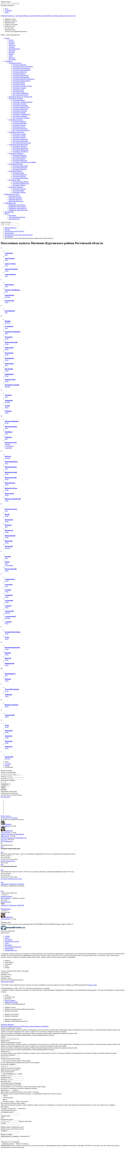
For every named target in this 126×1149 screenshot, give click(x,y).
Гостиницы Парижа (19, 189)
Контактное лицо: (7, 1119)
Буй (2, 847)
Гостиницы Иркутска (20, 72)
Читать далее (92, 985)
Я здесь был (13, 818)
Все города (12, 59)
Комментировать (6, 896)
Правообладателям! (11, 1002)
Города (7, 38)
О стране (8, 763)
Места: (5, 1099)
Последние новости (7, 981)
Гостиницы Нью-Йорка (20, 182)
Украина (11, 43)
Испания (12, 52)
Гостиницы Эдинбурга (20, 151)
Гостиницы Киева (19, 100)
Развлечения (14, 219)
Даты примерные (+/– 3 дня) (12, 1073)
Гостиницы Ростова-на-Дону (22, 86)
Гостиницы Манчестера (21, 150)
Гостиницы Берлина (19, 155)
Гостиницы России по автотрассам (20, 96)
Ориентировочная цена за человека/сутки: (9, 1111)
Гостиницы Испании (16, 164)
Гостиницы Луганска (20, 111)
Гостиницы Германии (16, 153)
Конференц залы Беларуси (17, 208)
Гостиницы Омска (19, 82)
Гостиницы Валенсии (20, 167)
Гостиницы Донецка (19, 104)
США (11, 56)
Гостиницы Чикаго (19, 185)
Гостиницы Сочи (18, 89)
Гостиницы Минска (19, 121)
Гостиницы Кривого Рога (21, 107)
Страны (7, 936)
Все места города (16, 879)
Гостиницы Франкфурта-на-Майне (24, 162)
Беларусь (12, 42)
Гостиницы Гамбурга (20, 157)
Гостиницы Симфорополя (21, 114)
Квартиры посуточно (12, 194)
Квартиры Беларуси (15, 199)
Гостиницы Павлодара (20, 141)
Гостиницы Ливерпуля (20, 148)
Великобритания (14, 49)
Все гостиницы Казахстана (22, 143)
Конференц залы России (17, 205)
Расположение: (8, 1097)
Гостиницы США (14, 180)
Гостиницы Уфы (18, 91)
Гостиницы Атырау (19, 137)
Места (7, 213)
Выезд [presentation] (3, 778)
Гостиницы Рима (18, 173)
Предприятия (9, 212)
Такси (7, 943)
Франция (12, 57)
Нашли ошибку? (10, 1000)
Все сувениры (6, 898)
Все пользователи (7, 841)
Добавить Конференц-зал (13, 1019)
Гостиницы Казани (19, 73)
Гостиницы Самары (19, 88)
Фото (6, 9)
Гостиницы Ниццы (19, 192)
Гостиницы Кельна (19, 158)
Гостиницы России (15, 63)
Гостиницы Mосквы (19, 65)
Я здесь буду (5, 818)
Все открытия (5, 797)
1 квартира (8, 448)
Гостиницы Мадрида (20, 169)
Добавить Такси (10, 1007)
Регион (7, 765)
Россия (11, 40)
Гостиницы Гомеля (19, 125)
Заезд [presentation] (2, 776)
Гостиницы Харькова (20, 116)
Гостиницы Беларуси (16, 120)
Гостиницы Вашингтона (21, 183)
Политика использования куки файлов (35, 1026)
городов (5, 826)
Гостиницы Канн (18, 190)
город (4, 839)
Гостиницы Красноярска (21, 77)
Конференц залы (10, 203)
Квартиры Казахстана (16, 201)
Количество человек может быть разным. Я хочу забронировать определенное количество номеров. (20, 1061)
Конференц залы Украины (17, 206)
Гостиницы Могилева (20, 128)
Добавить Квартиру (11, 1016)
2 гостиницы (9, 446)
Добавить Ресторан (11, 1011)
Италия (11, 54)
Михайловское (6, 902)
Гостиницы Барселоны (20, 166)
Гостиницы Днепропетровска (22, 102)
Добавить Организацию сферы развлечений (19, 1009)
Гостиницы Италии (15, 171)
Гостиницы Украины (16, 98)
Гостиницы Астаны (19, 135)
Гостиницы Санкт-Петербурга (23, 66)
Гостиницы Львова (19, 112)
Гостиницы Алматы (19, 134)
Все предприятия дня (8, 861)
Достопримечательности (17, 217)
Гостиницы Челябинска (20, 93)
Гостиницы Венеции (20, 174)
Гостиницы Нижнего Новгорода (23, 79)
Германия (12, 50)
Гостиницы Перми (19, 84)
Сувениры (8, 10)
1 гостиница (9, 565)
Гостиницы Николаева (20, 109)
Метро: (5, 1096)
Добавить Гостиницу (12, 1014)
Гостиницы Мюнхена (20, 160)
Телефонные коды (11, 950)
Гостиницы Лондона (19, 146)
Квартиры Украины (15, 197)
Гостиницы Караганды (20, 139)
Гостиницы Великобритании (18, 144)
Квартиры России (15, 196)
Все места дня (6, 879)
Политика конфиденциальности (11, 1026)
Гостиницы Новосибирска (21, 81)
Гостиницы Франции (16, 187)
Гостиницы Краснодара (20, 75)
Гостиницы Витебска (20, 123)
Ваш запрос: (5, 1107)
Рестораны (12, 215)
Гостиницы (8, 61)
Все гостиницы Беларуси (21, 130)
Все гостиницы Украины (21, 118)
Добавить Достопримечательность (16, 1021)
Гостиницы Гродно (19, 127)
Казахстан (12, 45)
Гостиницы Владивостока (21, 68)
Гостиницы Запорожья (20, 105)
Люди (7, 12)
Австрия (11, 47)
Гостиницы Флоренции (20, 178)
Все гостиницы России (20, 95)
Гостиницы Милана (19, 176)
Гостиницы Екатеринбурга (22, 70)
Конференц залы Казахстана (18, 210)
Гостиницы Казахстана (16, 132)
